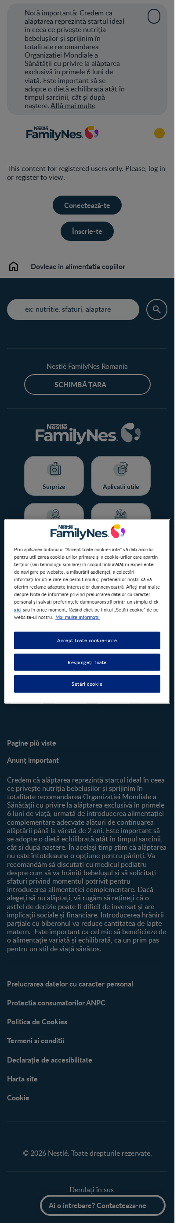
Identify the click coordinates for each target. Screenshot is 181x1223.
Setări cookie (87, 684)
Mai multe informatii (77, 616)
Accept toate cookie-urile (87, 640)
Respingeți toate (87, 662)
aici (18, 608)
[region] (87, 611)
